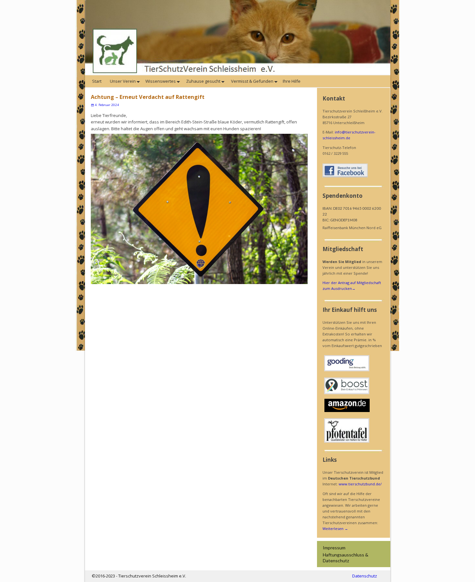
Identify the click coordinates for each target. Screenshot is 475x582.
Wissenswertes (160, 81)
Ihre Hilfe (292, 81)
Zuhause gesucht (202, 81)
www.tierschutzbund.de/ (360, 483)
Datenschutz (364, 576)
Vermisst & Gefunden (251, 81)
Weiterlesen (335, 528)
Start (97, 81)
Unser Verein (122, 81)
